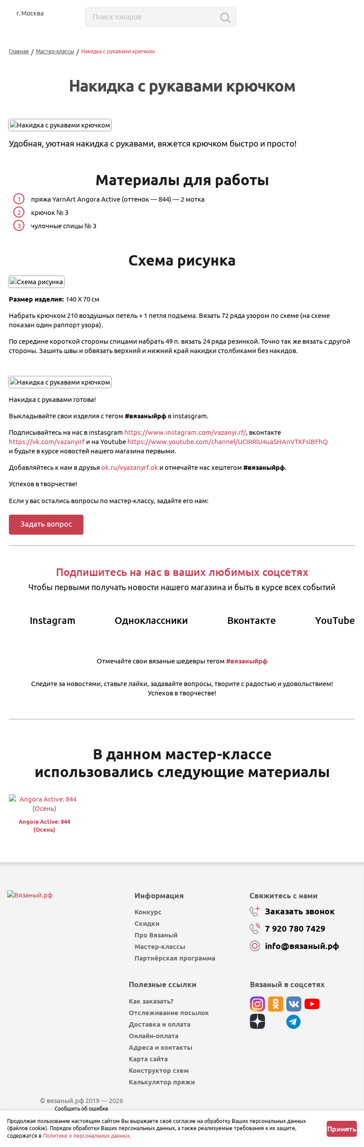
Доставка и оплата (159, 1024)
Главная (19, 51)
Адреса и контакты (160, 1047)
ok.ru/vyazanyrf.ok (129, 467)
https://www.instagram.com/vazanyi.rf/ (185, 432)
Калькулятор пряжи (162, 1082)
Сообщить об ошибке (81, 1108)
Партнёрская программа (175, 958)
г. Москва (30, 13)
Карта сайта (148, 1059)
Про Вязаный (156, 935)
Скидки (147, 923)
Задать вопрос (46, 524)
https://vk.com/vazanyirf (47, 441)
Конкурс (148, 912)
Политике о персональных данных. (87, 1136)
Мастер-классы (55, 51)
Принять (341, 1129)
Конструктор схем (159, 1070)
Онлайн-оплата (153, 1036)
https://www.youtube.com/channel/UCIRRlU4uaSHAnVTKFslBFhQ (227, 441)
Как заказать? (151, 1001)
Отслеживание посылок (169, 1012)
